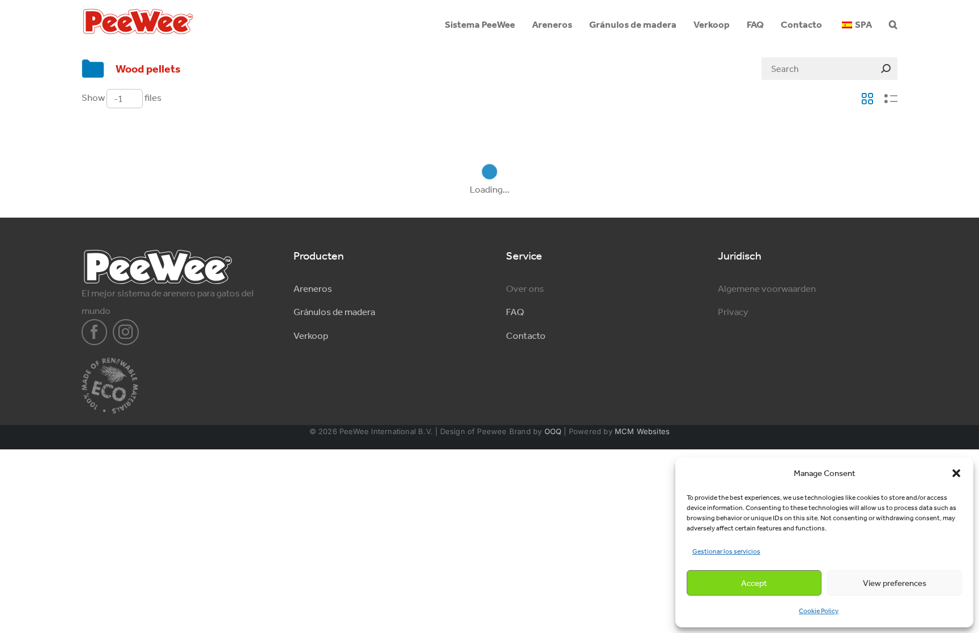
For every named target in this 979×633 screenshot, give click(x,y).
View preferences (894, 583)
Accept (754, 583)
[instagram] (126, 332)
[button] (956, 473)
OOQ (553, 431)
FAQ (515, 311)
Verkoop (310, 335)
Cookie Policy (818, 611)
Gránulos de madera (334, 311)
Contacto (526, 335)
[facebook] (95, 332)
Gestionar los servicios (726, 551)
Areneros (312, 288)
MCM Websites (642, 431)
